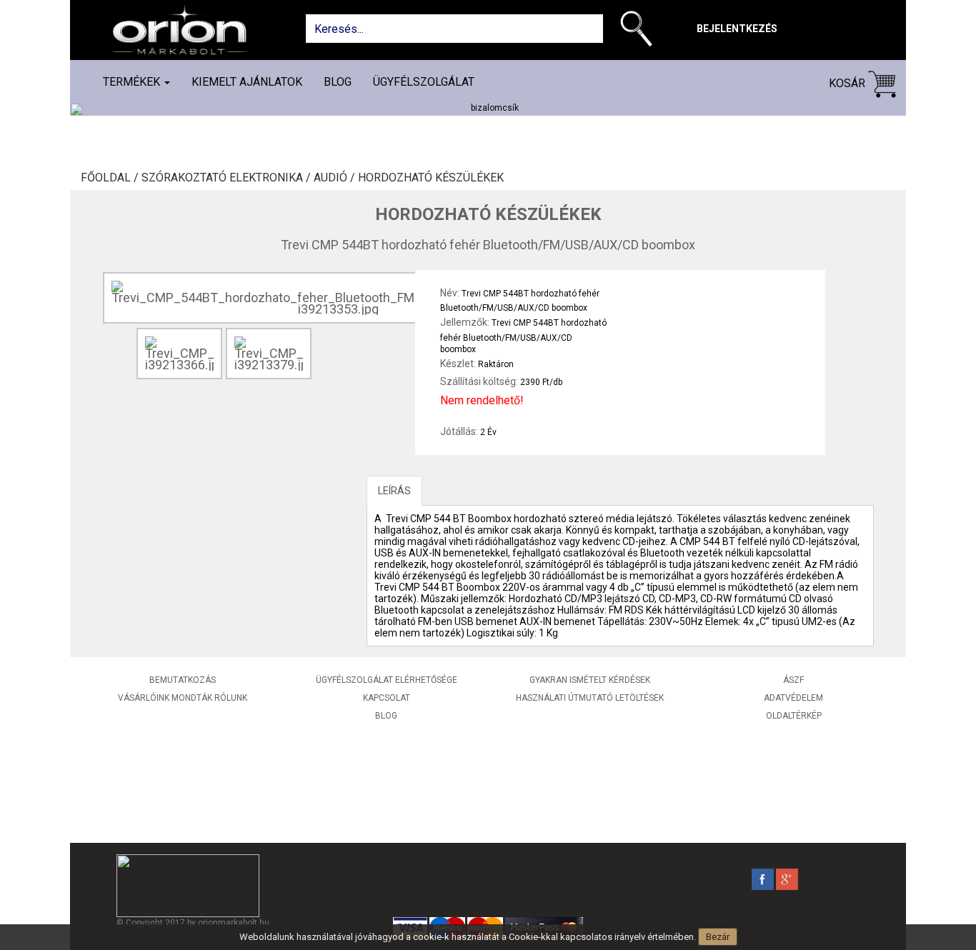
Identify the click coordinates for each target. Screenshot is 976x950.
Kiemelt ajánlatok (246, 82)
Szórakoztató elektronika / (227, 178)
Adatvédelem (793, 698)
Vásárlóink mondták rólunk (182, 698)
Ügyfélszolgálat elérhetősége (386, 680)
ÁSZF (793, 680)
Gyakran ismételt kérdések (589, 680)
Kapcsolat (386, 698)
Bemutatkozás (182, 680)
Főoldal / (111, 178)
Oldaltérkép (794, 716)
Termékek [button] (133, 82)
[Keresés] (639, 31)
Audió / (336, 178)
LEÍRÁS (394, 490)
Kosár (848, 83)
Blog (338, 82)
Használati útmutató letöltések (590, 698)
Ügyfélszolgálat (423, 82)
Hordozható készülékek (431, 178)
